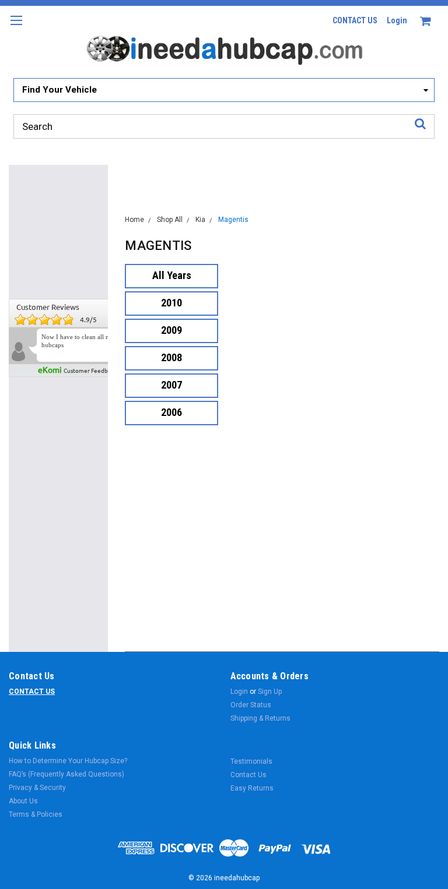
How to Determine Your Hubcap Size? (68, 761)
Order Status (250, 705)
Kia (200, 220)
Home (134, 220)
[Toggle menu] (16, 28)
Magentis (233, 220)
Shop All (170, 220)
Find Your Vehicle (59, 89)
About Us (23, 801)
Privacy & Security (37, 788)
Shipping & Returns (260, 718)
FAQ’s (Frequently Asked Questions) (66, 774)
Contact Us (248, 775)
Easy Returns (252, 788)
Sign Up (270, 691)
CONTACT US (354, 20)
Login (397, 20)
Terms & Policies (35, 814)
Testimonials (251, 761)
